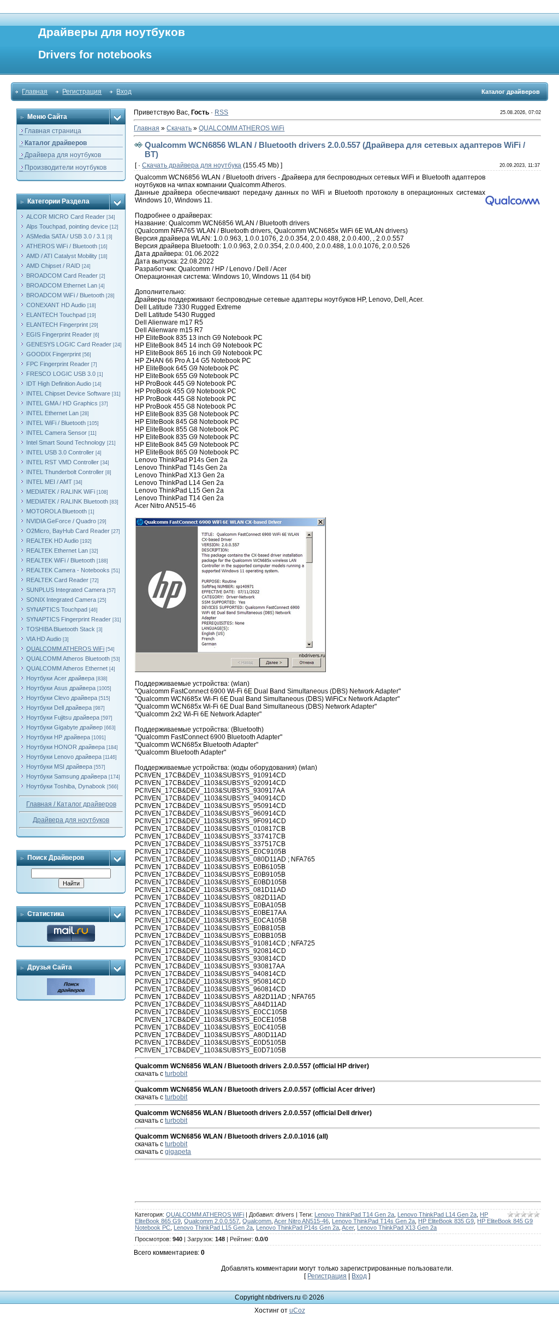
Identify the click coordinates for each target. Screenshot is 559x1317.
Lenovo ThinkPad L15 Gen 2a (213, 1227)
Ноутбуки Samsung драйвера (66, 776)
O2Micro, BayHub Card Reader (68, 531)
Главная (34, 91)
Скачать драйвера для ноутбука (191, 165)
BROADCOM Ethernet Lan (61, 285)
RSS (221, 112)
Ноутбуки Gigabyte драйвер (64, 727)
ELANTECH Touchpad (56, 315)
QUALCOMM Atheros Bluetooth (68, 658)
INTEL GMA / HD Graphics (62, 403)
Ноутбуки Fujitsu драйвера (62, 717)
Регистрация (82, 91)
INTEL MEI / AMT (49, 481)
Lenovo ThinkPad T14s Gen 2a (373, 1221)
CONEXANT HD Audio (56, 305)
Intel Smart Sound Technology (65, 442)
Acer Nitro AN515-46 (301, 1221)
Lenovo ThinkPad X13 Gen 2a (397, 1227)
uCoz (297, 1310)
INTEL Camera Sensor (56, 432)
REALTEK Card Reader (57, 580)
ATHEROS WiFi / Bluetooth (61, 246)
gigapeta (178, 1152)
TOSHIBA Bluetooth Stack (60, 629)
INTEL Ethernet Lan (52, 413)
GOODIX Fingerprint (53, 354)
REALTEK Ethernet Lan (57, 550)
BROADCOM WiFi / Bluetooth (65, 295)
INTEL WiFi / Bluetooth (56, 423)
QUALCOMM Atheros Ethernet (67, 668)
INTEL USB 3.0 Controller (60, 452)
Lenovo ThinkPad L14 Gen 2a (437, 1214)
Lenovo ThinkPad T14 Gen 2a (354, 1214)
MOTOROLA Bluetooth (56, 511)
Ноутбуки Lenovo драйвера (64, 756)
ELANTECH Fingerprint (57, 324)
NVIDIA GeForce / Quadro (61, 521)
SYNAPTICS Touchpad (56, 609)
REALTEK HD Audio (52, 540)
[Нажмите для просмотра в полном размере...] (230, 521)
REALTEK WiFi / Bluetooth (60, 560)
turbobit (176, 1073)
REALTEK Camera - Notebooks (68, 570)
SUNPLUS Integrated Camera (65, 589)
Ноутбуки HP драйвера (58, 737)
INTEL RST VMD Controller (62, 462)
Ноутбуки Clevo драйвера (61, 698)
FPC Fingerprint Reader (58, 364)
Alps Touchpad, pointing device (67, 226)
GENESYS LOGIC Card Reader (68, 344)
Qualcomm (256, 1221)
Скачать (179, 128)
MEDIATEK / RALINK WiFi (60, 491)
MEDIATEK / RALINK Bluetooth (67, 501)
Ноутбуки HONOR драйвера (65, 747)
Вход (124, 91)
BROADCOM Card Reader (62, 275)
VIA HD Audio (43, 639)
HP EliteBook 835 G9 (446, 1221)
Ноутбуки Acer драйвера (60, 678)
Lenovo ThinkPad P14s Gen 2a (297, 1227)
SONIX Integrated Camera (61, 599)
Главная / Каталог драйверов (71, 804)
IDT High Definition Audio (58, 383)
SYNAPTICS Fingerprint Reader (68, 619)
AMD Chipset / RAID (53, 265)
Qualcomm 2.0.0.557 (211, 1221)
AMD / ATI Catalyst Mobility (61, 256)
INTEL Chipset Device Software (68, 393)
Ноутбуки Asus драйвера (61, 688)
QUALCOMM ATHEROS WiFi (65, 648)
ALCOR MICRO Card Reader (65, 216)
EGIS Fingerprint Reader (59, 334)
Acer (348, 1227)
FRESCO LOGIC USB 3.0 (61, 373)
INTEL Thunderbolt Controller (65, 472)
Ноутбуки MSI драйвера (59, 766)
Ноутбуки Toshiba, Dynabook (65, 786)
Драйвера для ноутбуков (71, 820)
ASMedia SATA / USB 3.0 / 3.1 (65, 236)
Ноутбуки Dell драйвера (59, 707)
